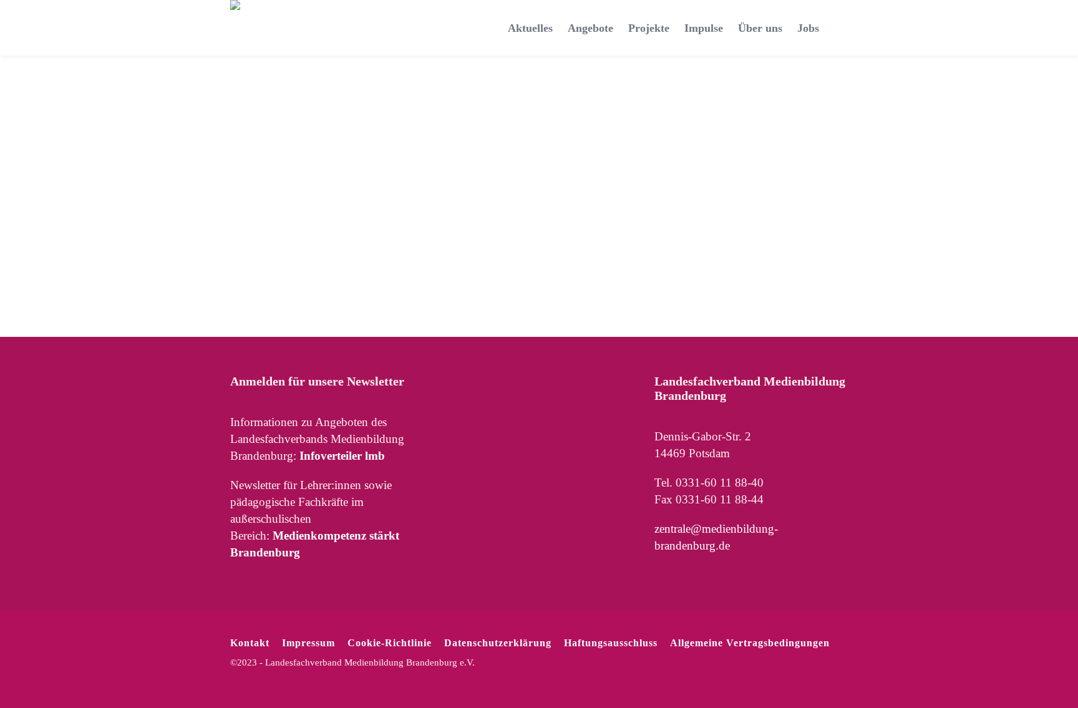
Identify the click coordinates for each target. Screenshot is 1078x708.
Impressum (308, 643)
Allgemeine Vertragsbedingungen (750, 643)
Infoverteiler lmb (342, 455)
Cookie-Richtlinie (389, 643)
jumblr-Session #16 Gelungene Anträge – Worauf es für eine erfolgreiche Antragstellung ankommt (286, 152)
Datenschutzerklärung (497, 643)
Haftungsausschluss (611, 643)
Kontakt (250, 643)
